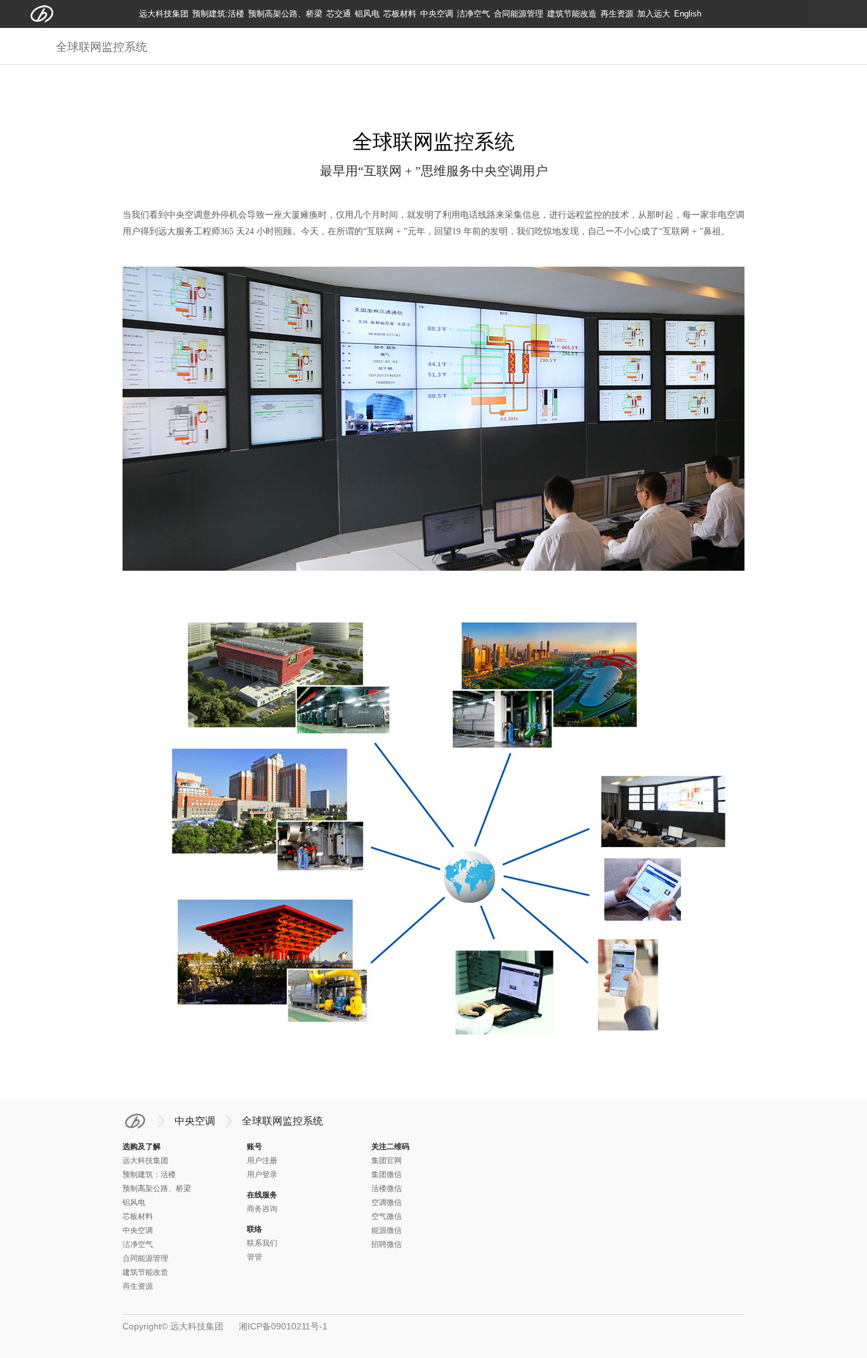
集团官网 (386, 1160)
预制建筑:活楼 (218, 13)
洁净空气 (473, 13)
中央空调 (436, 13)
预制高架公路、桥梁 (285, 13)
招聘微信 (386, 1244)
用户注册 (262, 1160)
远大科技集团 (164, 13)
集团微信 (386, 1174)
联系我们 (262, 1243)
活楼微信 (386, 1188)
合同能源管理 (518, 13)
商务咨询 (262, 1208)
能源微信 (386, 1230)
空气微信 (386, 1216)
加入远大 (653, 13)
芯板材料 (399, 13)
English (687, 13)
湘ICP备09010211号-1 (283, 1326)
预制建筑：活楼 (149, 1174)
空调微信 (386, 1202)
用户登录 (262, 1174)
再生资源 (616, 13)
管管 (254, 1257)
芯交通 (338, 13)
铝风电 (367, 13)
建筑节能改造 (572, 13)
